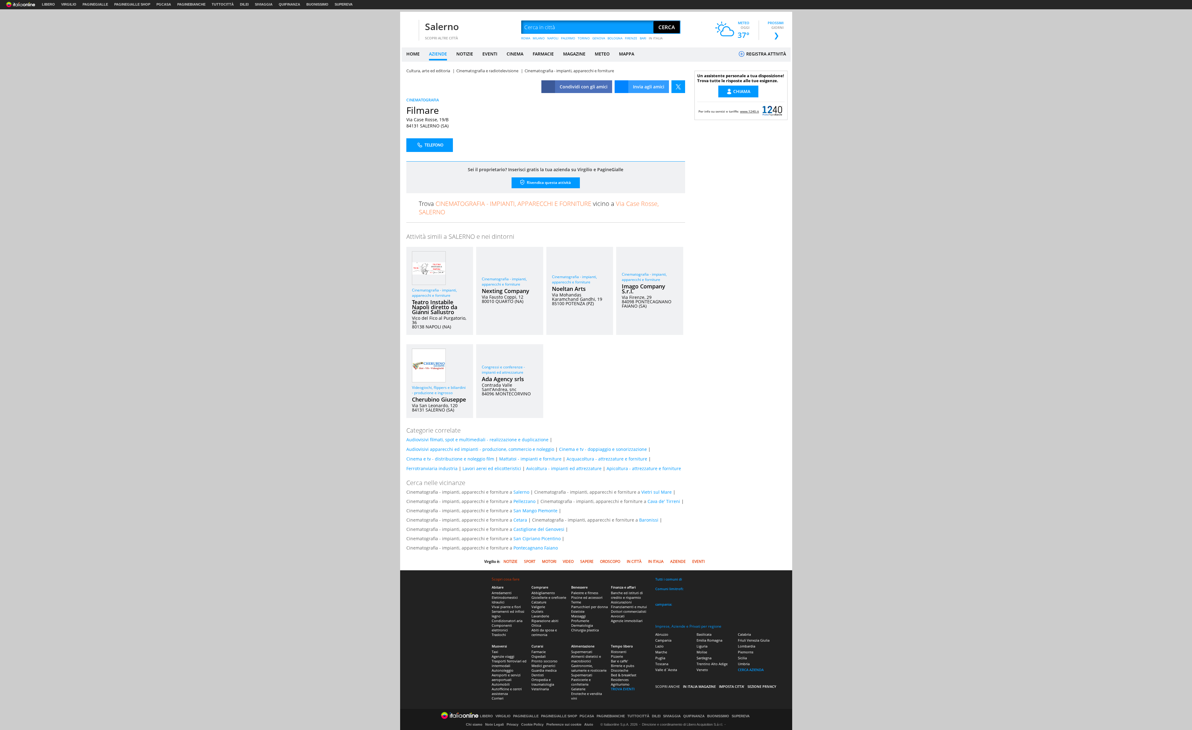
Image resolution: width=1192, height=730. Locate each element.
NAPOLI (552, 38)
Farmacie (538, 651)
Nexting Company (505, 291)
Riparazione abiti (544, 620)
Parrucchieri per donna (589, 606)
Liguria (702, 646)
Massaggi (578, 616)
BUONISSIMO (317, 4)
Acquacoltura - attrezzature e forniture (607, 459)
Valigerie (538, 606)
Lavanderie (540, 616)
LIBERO (48, 4)
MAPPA (626, 54)
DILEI (244, 4)
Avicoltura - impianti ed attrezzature (564, 468)
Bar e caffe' (619, 661)
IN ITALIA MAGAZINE (699, 686)
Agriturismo (620, 684)
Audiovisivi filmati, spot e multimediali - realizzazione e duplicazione (477, 440)
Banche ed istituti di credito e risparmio (627, 595)
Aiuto (588, 724)
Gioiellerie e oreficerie (548, 597)
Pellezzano (524, 501)
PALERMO (568, 38)
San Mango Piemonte (535, 511)
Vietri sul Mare (656, 492)
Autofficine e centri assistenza (507, 691)
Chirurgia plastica (585, 630)
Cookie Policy (532, 724)
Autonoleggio (502, 670)
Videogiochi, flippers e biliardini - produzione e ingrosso (439, 390)
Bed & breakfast (623, 675)
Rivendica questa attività (548, 182)
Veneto (702, 669)
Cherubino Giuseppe (439, 399)
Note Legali (494, 724)
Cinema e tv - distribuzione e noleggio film (450, 459)
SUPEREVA (344, 4)
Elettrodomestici (505, 597)
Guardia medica (544, 670)
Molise (702, 652)
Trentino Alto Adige (712, 663)
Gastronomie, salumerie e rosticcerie (589, 668)
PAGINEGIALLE (95, 4)
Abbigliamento (543, 592)
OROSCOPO (610, 561)
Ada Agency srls (503, 379)
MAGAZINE (574, 54)
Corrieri (497, 698)
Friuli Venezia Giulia (754, 640)
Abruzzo (661, 634)
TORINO (584, 38)
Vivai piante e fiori (506, 606)
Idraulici (498, 602)
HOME (413, 54)
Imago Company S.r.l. (643, 289)
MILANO (539, 38)
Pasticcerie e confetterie (581, 682)
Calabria (744, 634)
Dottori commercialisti (628, 611)
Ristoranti (618, 651)
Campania (663, 640)
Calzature (538, 602)
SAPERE (587, 561)
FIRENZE (631, 38)
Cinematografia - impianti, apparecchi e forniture (434, 292)
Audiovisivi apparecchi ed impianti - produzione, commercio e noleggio (480, 449)
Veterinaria (540, 689)
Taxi (495, 651)
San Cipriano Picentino (537, 538)
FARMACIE (543, 54)
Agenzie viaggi (503, 656)
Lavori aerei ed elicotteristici (492, 468)
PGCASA (163, 4)
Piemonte (745, 652)
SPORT (529, 561)
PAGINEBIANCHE (191, 4)
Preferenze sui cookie (563, 724)
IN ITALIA (656, 38)
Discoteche (619, 670)
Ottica (536, 625)
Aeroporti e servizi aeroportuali (506, 677)
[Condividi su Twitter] (678, 86)
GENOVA (598, 38)
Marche (661, 652)
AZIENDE (438, 54)
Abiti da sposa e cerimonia (544, 632)
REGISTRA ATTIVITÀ (765, 54)
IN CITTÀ (634, 561)
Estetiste (578, 611)
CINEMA (515, 54)
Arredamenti (502, 592)
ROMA (525, 38)
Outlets (537, 611)
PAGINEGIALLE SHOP (132, 4)
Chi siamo (474, 724)
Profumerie (580, 620)
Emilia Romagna (709, 640)
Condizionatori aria (507, 620)
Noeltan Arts (569, 288)
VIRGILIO (68, 4)
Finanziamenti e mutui (629, 606)
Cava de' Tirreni (664, 501)
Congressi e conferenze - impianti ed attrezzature (503, 369)
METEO (602, 54)
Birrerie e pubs (622, 665)
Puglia (660, 658)
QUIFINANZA (289, 4)
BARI (643, 38)
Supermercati (581, 651)
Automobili (501, 684)
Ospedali (538, 656)
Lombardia (746, 646)
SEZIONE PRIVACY (761, 686)
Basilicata (704, 634)
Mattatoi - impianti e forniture (530, 459)
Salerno (442, 26)
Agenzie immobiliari (627, 620)
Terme (576, 602)
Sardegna (704, 658)
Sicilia (742, 658)
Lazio (659, 646)
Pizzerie (617, 656)
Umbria (744, 663)
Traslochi (499, 634)
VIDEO (568, 561)
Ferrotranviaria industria (432, 468)
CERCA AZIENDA (751, 669)
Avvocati (618, 616)
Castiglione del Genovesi (538, 529)
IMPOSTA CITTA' (731, 686)
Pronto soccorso (544, 661)
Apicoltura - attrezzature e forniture (644, 468)
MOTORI (549, 561)
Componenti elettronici (502, 627)
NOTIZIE (464, 54)
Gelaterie (578, 689)
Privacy (512, 724)
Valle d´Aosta (666, 669)
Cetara (520, 520)
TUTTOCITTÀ (223, 4)
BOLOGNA (614, 38)
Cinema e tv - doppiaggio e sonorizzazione (603, 449)
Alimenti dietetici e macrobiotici (586, 658)
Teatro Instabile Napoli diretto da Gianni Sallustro (434, 307)
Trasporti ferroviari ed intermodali (509, 663)
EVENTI (489, 54)
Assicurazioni (621, 602)
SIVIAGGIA (264, 4)
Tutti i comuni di (668, 579)
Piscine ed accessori (587, 597)
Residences (620, 679)
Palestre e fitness (584, 592)
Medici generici (543, 665)
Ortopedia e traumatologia (542, 682)
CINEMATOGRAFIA (422, 100)
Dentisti (537, 675)
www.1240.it (749, 111)
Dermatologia (582, 625)
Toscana (661, 663)
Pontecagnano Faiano (535, 548)
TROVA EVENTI (622, 689)
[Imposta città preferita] (409, 27)
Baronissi (648, 520)
